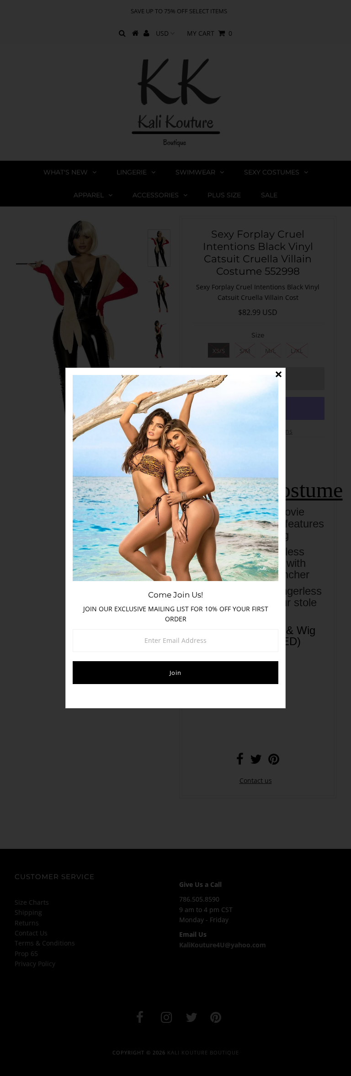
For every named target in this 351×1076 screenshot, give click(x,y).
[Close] (278, 375)
